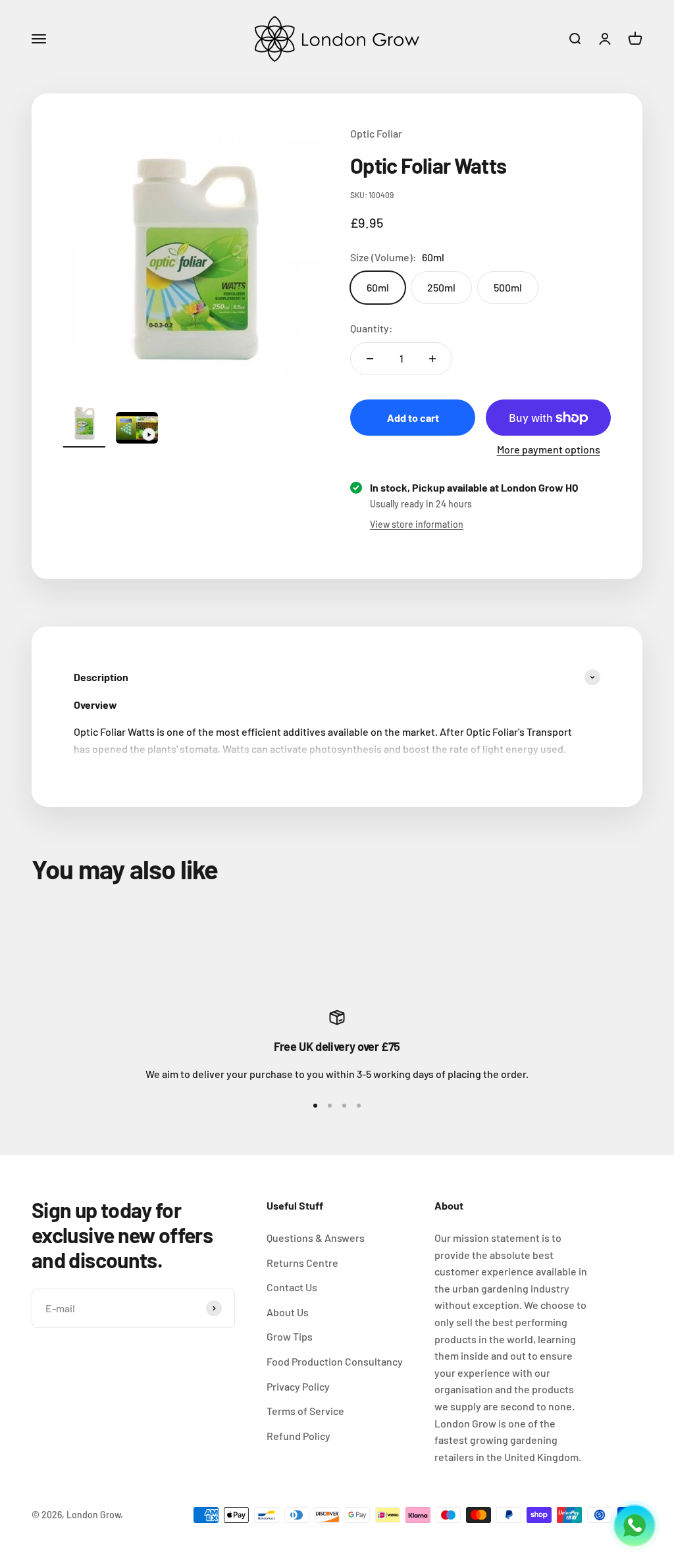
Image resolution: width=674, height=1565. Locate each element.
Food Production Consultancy (335, 1361)
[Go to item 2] (137, 430)
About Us (288, 1312)
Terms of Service (305, 1410)
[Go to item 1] (84, 424)
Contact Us (292, 1287)
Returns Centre (302, 1262)
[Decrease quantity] (370, 358)
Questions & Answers (316, 1237)
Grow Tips (290, 1336)
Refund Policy (298, 1435)
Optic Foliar (376, 133)
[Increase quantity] (432, 358)
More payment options (548, 449)
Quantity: (371, 328)
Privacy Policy (298, 1386)
